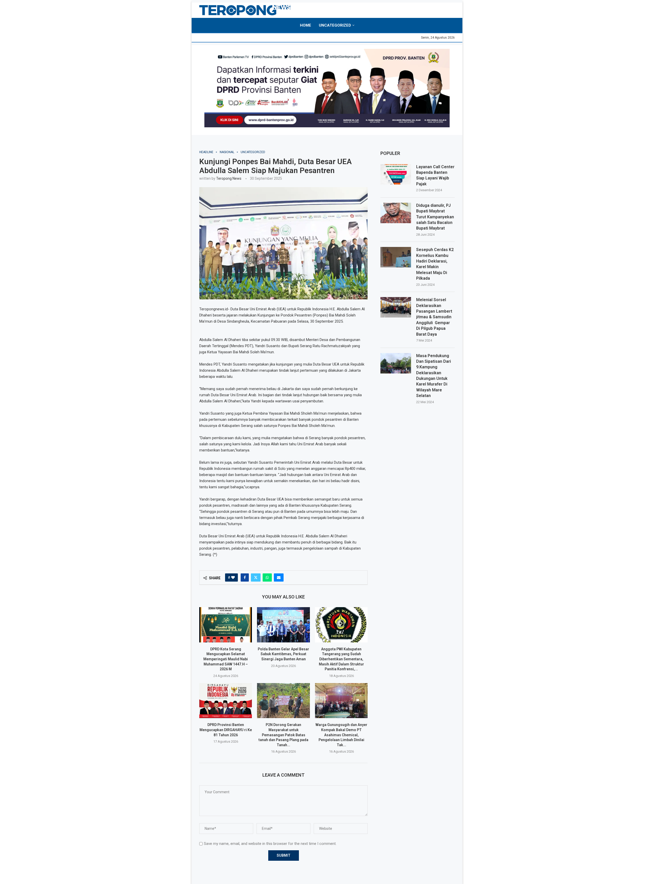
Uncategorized (335, 25)
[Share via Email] (279, 577)
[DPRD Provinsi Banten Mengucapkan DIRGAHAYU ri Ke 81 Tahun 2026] (225, 700)
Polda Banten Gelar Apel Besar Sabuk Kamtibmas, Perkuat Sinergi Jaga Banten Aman (283, 654)
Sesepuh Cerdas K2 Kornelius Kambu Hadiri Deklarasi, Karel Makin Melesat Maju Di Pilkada (435, 264)
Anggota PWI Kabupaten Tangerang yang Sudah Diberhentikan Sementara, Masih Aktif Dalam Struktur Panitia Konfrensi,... (341, 659)
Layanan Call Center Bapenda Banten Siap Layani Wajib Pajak (435, 175)
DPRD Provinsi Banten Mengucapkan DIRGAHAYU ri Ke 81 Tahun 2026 (226, 730)
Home (305, 25)
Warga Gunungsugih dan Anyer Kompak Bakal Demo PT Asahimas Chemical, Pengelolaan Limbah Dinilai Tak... (341, 735)
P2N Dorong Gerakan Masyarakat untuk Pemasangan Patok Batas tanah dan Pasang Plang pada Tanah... (283, 735)
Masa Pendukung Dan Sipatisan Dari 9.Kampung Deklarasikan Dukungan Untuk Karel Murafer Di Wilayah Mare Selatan (433, 375)
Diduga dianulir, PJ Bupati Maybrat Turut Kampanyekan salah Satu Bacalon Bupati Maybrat (435, 217)
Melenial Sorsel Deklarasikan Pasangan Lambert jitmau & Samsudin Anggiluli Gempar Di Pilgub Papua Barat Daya (434, 316)
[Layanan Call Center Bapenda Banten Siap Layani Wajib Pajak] (395, 174)
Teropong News (228, 178)
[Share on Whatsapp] (267, 577)
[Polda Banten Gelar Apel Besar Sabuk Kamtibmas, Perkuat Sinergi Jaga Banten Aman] (283, 624)
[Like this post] (233, 577)
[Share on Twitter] (256, 577)
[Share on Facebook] (245, 577)
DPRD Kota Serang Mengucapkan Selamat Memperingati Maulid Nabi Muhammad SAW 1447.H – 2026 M (225, 659)
